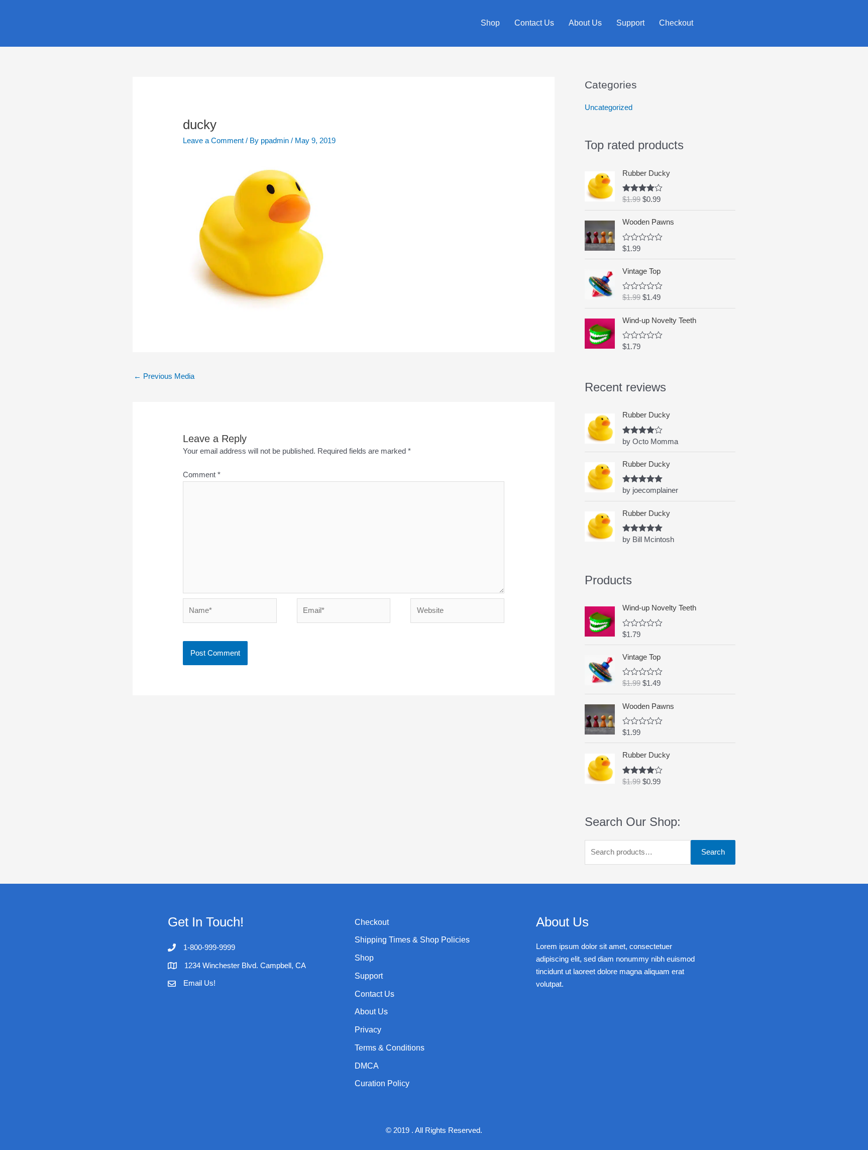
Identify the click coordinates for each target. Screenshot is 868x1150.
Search (713, 852)
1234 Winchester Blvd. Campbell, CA (245, 965)
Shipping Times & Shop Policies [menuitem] (412, 939)
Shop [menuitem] (490, 23)
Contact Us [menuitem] (534, 23)
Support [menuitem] (630, 23)
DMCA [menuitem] (367, 1066)
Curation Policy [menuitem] (382, 1083)
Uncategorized (608, 107)
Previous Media (164, 376)
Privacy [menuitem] (368, 1029)
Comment (202, 474)
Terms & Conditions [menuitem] (389, 1047)
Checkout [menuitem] (676, 23)
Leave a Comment (213, 140)
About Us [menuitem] (585, 23)
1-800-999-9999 (209, 947)
